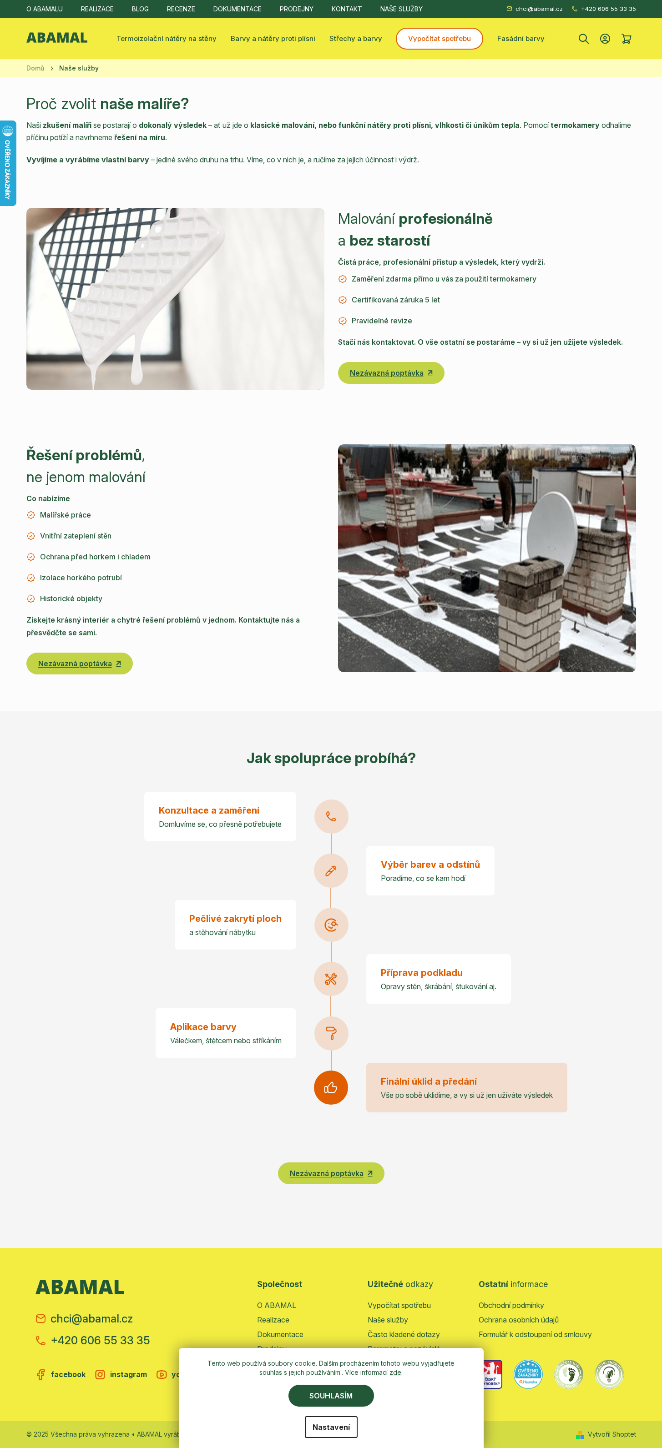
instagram (128, 1374)
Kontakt (347, 9)
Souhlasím (331, 1395)
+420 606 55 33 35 (608, 8)
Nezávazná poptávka (387, 372)
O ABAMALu (44, 9)
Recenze (181, 9)
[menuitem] (166, 38)
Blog (140, 9)
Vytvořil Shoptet (612, 1434)
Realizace (97, 9)
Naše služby (401, 9)
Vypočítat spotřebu (399, 1305)
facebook (68, 1374)
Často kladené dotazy (404, 1334)
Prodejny (296, 9)
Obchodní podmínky (511, 1305)
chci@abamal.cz (539, 8)
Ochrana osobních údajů (519, 1319)
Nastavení (331, 1427)
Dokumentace (237, 9)
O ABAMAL (276, 1305)
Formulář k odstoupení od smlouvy (535, 1334)
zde (395, 1372)
